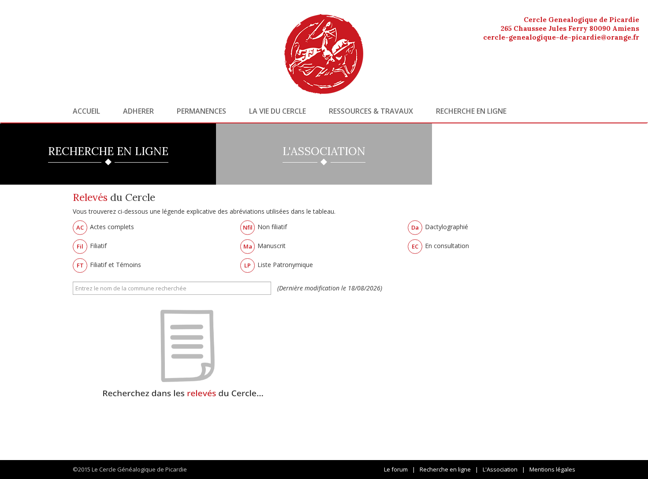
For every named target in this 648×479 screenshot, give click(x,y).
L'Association (500, 469)
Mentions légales (552, 469)
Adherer (138, 111)
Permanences (201, 111)
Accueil (86, 111)
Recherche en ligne (471, 111)
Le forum (396, 469)
